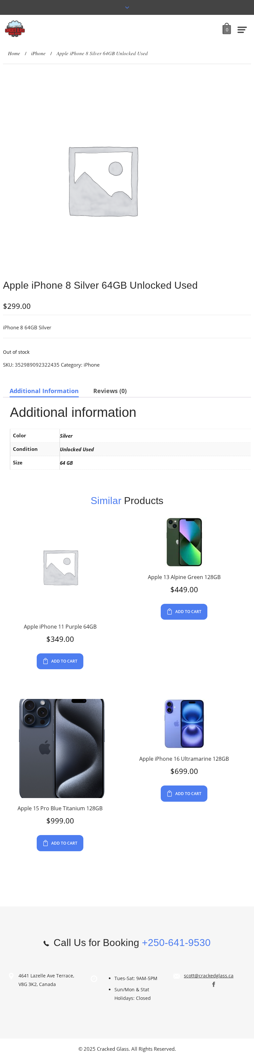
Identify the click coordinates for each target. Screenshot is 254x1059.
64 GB (66, 462)
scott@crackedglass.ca (208, 975)
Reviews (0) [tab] (110, 391)
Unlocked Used (77, 449)
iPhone (38, 53)
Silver (66, 435)
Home (14, 53)
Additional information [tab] (44, 391)
